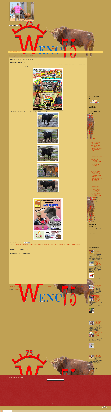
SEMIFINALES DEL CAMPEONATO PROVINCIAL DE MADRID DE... (96, 161)
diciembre (94, 138)
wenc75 (73, 244)
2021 (92, 124)
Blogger (65, 403)
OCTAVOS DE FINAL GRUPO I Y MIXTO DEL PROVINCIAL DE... (96, 183)
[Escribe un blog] (25, 242)
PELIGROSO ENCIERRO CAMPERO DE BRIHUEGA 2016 (97, 263)
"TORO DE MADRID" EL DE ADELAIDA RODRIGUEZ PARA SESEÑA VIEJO (98, 345)
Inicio (49, 286)
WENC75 (92, 370)
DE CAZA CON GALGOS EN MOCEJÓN (96, 176)
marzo (93, 211)
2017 (92, 131)
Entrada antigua (82, 286)
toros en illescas (59, 244)
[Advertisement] (47, 37)
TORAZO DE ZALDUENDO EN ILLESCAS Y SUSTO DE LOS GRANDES (98, 252)
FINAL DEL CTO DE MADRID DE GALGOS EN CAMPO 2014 (96, 149)
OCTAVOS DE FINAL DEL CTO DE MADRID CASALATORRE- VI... (96, 186)
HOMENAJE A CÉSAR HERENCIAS (95, 165)
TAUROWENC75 (15, 52)
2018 (92, 129)
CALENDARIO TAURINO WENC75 (98, 274)
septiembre (94, 201)
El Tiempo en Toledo (55, 379)
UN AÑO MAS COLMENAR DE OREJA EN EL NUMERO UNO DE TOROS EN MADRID (97, 299)
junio (93, 206)
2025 (92, 117)
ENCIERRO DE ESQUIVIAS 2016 (97, 356)
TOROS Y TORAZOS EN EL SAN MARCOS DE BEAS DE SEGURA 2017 (97, 310)
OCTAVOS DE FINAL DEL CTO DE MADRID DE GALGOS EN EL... (96, 190)
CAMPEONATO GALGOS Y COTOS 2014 (96, 140)
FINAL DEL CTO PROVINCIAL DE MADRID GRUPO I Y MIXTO (96, 156)
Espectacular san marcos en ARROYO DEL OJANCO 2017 (98, 334)
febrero (93, 213)
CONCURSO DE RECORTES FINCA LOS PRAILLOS (96, 168)
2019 (92, 128)
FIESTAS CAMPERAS (43, 244)
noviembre (94, 197)
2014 (92, 137)
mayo (93, 208)
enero (93, 215)
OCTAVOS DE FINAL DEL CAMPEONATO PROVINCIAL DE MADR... (96, 194)
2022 (92, 122)
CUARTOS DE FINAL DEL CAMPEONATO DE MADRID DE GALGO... (95, 172)
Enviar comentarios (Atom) (20, 289)
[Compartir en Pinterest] (29, 242)
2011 (92, 221)
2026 (92, 115)
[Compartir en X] (27, 242)
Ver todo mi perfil (92, 372)
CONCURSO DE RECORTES (34, 244)
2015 (92, 135)
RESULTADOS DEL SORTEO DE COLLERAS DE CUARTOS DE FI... (96, 179)
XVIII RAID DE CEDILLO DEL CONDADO (95, 143)
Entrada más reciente (15, 286)
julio (93, 204)
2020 (92, 126)
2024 (92, 119)
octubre (93, 199)
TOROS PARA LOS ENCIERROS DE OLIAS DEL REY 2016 (97, 323)
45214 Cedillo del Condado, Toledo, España (23, 245)
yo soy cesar (77, 244)
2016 (92, 133)
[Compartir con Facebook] (28, 242)
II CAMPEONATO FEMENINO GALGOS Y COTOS (96, 153)
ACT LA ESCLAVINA (17, 244)
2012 (92, 219)
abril (93, 210)
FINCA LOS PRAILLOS (52, 244)
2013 (92, 217)
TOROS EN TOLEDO (67, 244)
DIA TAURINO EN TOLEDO (96, 169)
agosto (93, 203)
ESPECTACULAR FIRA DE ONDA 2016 (97, 286)
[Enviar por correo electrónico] (24, 242)
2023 (92, 120)
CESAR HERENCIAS (24, 244)
